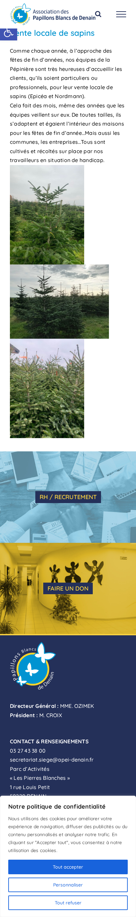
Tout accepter (68, 867)
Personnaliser (68, 885)
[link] (8, 31)
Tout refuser (68, 903)
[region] (68, 856)
